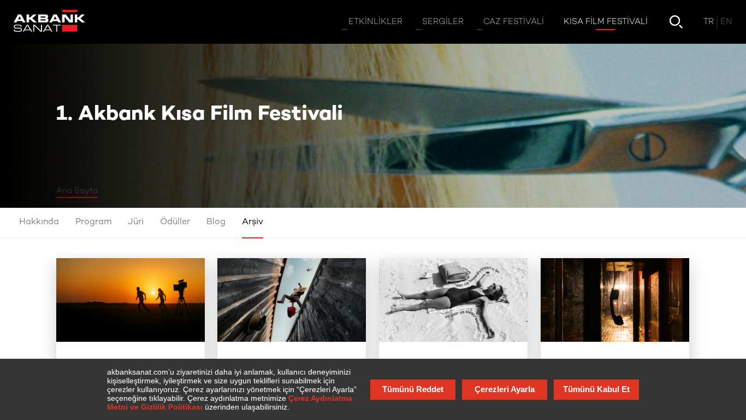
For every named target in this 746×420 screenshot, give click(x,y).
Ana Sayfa (77, 190)
